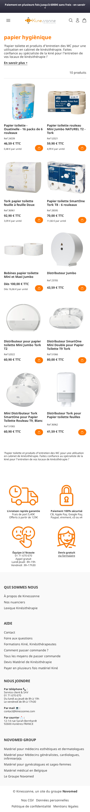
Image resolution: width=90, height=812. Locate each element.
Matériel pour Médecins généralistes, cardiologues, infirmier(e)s (42, 756)
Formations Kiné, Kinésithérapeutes (30, 644)
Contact (9, 632)
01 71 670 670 (12, 695)
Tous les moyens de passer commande (32, 656)
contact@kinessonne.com (19, 711)
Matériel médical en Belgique (25, 770)
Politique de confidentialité (31, 806)
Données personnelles (52, 800)
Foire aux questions (18, 638)
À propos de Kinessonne (22, 596)
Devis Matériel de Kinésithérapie (28, 662)
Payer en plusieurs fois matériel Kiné (31, 668)
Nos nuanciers (14, 602)
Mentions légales (65, 806)
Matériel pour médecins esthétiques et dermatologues (44, 749)
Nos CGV (27, 800)
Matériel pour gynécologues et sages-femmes (37, 764)
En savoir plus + (16, 63)
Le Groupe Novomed (19, 776)
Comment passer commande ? (26, 650)
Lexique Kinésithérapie (21, 608)
